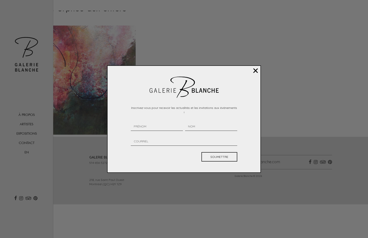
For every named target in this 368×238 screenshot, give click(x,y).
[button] (255, 71)
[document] (184, 119)
